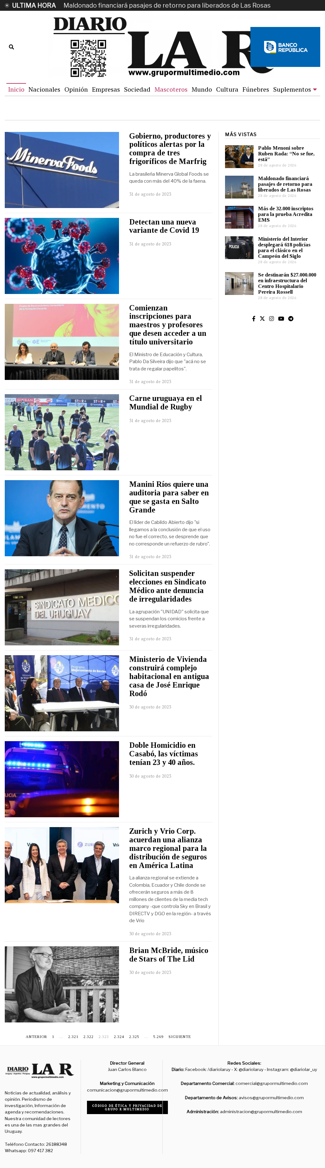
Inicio (16, 89)
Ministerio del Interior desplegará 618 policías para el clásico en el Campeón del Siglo (284, 247)
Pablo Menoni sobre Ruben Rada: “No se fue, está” (286, 153)
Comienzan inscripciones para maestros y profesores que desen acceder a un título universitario (167, 324)
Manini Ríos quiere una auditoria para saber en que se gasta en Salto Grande (169, 497)
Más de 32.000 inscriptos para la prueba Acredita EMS (285, 214)
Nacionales (44, 89)
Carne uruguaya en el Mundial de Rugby (165, 402)
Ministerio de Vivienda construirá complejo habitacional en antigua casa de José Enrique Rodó (169, 676)
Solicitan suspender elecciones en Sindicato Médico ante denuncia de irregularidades (167, 586)
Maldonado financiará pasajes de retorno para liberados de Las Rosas (167, 5)
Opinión (76, 89)
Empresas (106, 89)
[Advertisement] (272, 447)
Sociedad (137, 89)
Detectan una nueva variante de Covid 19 (164, 226)
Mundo (202, 89)
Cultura (227, 89)
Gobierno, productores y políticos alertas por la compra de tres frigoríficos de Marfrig (170, 149)
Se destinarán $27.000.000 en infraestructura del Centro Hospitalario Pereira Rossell (287, 283)
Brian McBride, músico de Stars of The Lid (168, 954)
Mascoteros (171, 89)
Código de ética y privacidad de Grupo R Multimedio (127, 1107)
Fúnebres (255, 89)
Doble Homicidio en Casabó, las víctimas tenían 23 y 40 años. (163, 754)
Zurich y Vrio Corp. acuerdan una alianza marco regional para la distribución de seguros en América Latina (168, 848)
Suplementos (292, 89)
